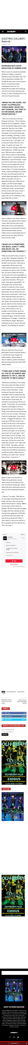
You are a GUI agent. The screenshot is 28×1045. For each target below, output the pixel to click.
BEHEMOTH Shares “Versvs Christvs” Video (7, 701)
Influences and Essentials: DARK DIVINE (21, 701)
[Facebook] (9, 1037)
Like (24, 713)
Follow (23, 716)
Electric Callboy (21, 691)
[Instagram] (14, 1037)
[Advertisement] (14, 15)
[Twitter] (18, 1037)
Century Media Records (11, 691)
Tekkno (3, 693)
